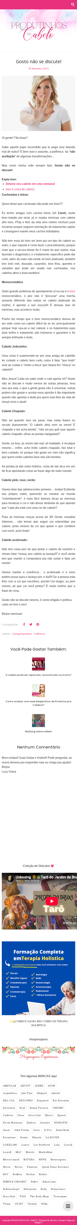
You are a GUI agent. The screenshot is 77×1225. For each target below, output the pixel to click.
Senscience (58, 1189)
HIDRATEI (61, 1122)
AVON (51, 1085)
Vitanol (32, 1203)
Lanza (25, 1144)
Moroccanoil (11, 1159)
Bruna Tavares (39, 1107)
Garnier (45, 1122)
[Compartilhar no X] (31, 624)
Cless (20, 1115)
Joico (36, 1130)
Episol (61, 1115)
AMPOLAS (9, 1085)
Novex (19, 1166)
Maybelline (46, 1152)
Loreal (68, 1144)
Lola (57, 1144)
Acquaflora (10, 1093)
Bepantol (43, 1100)
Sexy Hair (9, 1196)
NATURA (29, 1159)
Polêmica (39, 633)
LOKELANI (10, 1144)
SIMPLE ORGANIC (15, 1181)
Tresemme (60, 1196)
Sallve (34, 1181)
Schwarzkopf (11, 1189)
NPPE (42, 1159)
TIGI (23, 1196)
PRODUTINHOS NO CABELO (24, 1220)
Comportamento (22, 633)
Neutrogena (58, 1159)
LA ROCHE (52, 1137)
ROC (6, 1174)
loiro (72, 291)
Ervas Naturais (12, 1122)
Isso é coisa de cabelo (20, 189)
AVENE (39, 1085)
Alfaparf (42, 1093)
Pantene (32, 1166)
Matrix (30, 1152)
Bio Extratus (61, 1100)
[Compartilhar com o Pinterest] (37, 624)
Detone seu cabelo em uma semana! (30, 183)
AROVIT (25, 1085)
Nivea (6, 1166)
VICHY (19, 1203)
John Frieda (21, 1130)
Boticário (9, 1107)
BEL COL (9, 1100)
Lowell (7, 1152)
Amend (55, 1093)
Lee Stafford (41, 1144)
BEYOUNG (26, 1100)
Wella (44, 1203)
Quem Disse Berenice (55, 1166)
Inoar (6, 1130)
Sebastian (30, 1189)
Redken (17, 1174)
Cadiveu (8, 1115)
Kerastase (9, 1137)
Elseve (49, 1115)
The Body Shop (39, 1196)
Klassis (36, 1137)
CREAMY (58, 1107)
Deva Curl (34, 1115)
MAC (18, 1152)
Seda (44, 1189)
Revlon (30, 1174)
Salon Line (49, 1181)
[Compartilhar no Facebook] (24, 624)
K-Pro (48, 1130)
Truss (7, 1203)
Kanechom (62, 1130)
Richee (43, 1174)
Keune (24, 1137)
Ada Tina (26, 1093)
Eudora (31, 1122)
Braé (22, 1107)
